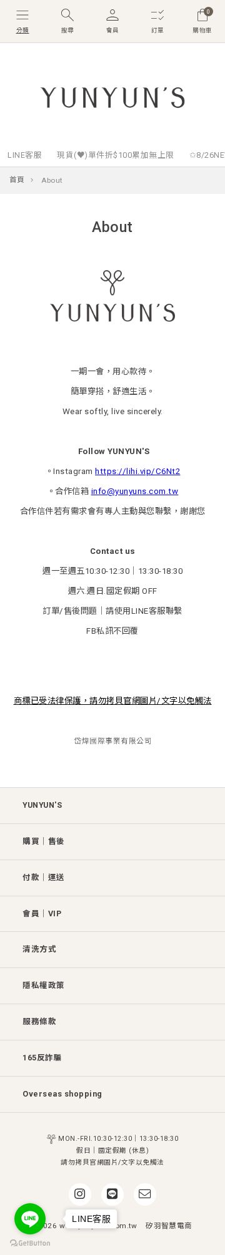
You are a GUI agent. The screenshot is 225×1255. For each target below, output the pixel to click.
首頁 (17, 179)
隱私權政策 (43, 985)
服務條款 (39, 1021)
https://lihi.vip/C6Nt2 (137, 471)
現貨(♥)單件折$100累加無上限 (115, 155)
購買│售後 (43, 841)
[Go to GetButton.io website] (30, 1242)
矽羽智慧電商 (169, 1225)
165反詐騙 (42, 1057)
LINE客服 (25, 155)
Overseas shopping (62, 1093)
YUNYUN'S (42, 805)
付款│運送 (43, 877)
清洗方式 (39, 949)
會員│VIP (41, 913)
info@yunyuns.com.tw (135, 491)
